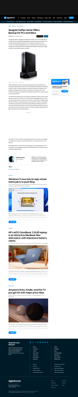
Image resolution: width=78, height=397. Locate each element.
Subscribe (65, 91)
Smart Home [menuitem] (59, 18)
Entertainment (36, 357)
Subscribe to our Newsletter (59, 364)
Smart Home (35, 355)
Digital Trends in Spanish (58, 370)
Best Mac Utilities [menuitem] (30, 21)
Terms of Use (53, 387)
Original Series (57, 359)
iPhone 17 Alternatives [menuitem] (58, 21)
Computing (35, 349)
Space (55, 351)
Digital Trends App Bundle (59, 372)
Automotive (35, 359)
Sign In (71, 17)
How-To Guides (57, 357)
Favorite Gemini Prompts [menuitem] (68, 21)
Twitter (35, 342)
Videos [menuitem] (65, 18)
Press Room (64, 382)
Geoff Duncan (12, 36)
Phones (34, 347)
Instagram (33, 342)
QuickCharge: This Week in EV (14, 169)
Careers (52, 380)
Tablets (55, 347)
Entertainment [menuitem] (40, 18)
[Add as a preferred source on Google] (39, 36)
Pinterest (42, 342)
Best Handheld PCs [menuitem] (38, 21)
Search (75, 17)
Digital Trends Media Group (15, 392)
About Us (34, 364)
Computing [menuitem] (23, 18)
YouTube (37, 342)
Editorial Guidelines (36, 370)
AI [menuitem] (18, 18)
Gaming (34, 351)
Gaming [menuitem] (33, 18)
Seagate (21, 39)
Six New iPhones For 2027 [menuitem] (21, 21)
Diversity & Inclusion (54, 385)
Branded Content (57, 366)
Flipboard (47, 342)
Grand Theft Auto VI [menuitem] (10, 21)
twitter (16, 161)
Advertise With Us (36, 368)
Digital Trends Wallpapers (59, 368)
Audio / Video (35, 353)
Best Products (57, 355)
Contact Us (35, 366)
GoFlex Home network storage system (20, 41)
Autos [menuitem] (54, 18)
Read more (12, 222)
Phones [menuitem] (28, 18)
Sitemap (63, 385)
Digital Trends (8, 19)
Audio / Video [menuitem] (48, 18)
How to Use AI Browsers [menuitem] (47, 21)
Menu (2, 17)
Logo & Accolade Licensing (38, 372)
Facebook (30, 342)
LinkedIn (45, 342)
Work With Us (53, 382)
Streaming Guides (57, 353)
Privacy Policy (55, 93)
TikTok (40, 342)
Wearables (56, 349)
